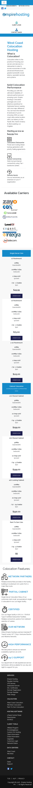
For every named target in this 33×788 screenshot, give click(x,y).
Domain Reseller (12, 692)
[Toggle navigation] (4, 2)
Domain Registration (14, 690)
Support (10, 764)
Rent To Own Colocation (15, 707)
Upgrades (10, 739)
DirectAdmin (11, 717)
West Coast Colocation (15, 703)
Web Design (11, 694)
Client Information (13, 734)
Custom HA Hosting (14, 732)
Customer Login (12, 741)
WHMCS (10, 720)
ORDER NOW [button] (17, 296)
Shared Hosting (12, 679)
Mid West (10, 753)
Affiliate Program (12, 728)
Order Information (13, 737)
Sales (9, 762)
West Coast (11, 751)
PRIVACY (21, 779)
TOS (8, 779)
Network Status (12, 743)
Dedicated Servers (13, 686)
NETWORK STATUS (24, 6)
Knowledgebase (12, 730)
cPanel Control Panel (14, 715)
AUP (14, 779)
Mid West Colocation (14, 705)
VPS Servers (11, 683)
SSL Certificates (12, 688)
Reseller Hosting (12, 681)
